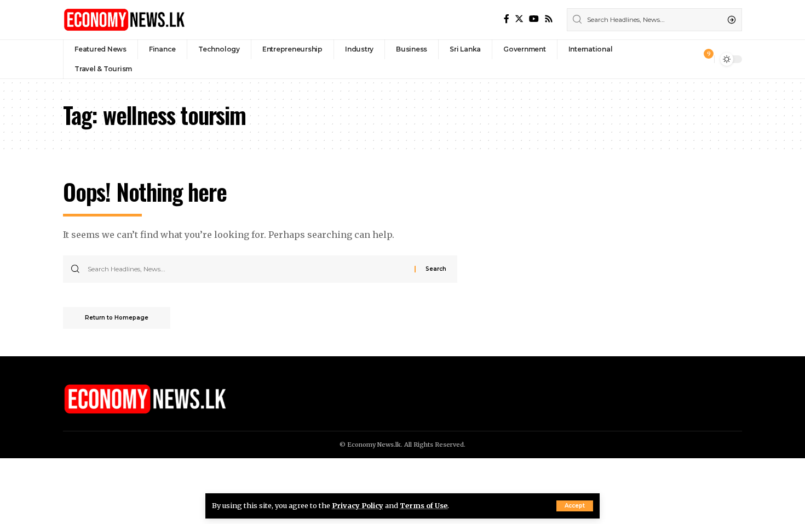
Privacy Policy (357, 505)
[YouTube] (534, 19)
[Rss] (549, 19)
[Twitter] (519, 19)
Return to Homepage (116, 317)
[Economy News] (124, 19)
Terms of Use (423, 505)
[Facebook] (506, 19)
